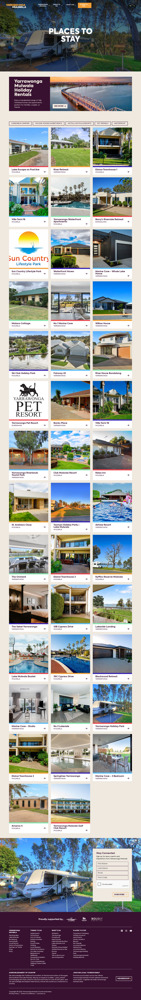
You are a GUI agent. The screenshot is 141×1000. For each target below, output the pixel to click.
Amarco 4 (17, 826)
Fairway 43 (60, 373)
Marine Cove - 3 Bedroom (109, 776)
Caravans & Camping (20, 123)
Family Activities (36, 939)
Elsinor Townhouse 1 (106, 170)
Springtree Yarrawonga (67, 776)
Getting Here (14, 935)
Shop (11, 949)
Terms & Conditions (28, 993)
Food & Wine (34, 943)
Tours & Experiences (37, 961)
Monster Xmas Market (60, 947)
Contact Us (41, 993)
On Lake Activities (36, 951)
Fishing (32, 941)
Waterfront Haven (64, 271)
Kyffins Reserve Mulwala (109, 577)
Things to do (56, 5)
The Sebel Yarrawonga (24, 627)
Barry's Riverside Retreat (109, 219)
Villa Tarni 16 (18, 219)
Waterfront (119, 123)
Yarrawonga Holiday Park (109, 726)
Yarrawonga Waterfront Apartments (67, 220)
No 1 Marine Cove (63, 323)
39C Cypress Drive (64, 677)
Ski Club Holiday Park (23, 373)
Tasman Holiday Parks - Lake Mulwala (67, 526)
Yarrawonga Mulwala (43, 5)
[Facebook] (122, 931)
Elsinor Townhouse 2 (23, 776)
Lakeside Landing (105, 627)
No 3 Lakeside (61, 726)
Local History (13, 943)
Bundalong (13, 939)
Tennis (54, 953)
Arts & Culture (35, 937)
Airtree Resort (103, 525)
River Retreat (61, 170)
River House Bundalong (108, 373)
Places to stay (84, 5)
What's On (70, 4)
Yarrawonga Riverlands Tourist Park (25, 474)
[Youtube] (131, 931)
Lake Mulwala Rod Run (60, 941)
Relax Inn (100, 473)
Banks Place (60, 423)
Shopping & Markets (37, 957)
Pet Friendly (103, 123)
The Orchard (19, 577)
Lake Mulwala (14, 937)
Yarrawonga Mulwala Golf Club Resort (68, 827)
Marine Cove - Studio (23, 726)
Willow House (102, 323)
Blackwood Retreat (106, 677)
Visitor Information (16, 945)
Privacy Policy (14, 993)
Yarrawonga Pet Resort (25, 423)
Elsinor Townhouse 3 (65, 577)
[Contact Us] (130, 5)
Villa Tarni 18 (102, 423)
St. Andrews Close (22, 525)
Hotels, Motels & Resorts (79, 123)
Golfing (33, 945)
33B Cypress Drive (63, 627)
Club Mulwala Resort (65, 473)
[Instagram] (126, 931)
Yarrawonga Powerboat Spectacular (56, 937)
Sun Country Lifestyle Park (26, 271)
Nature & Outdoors (37, 949)
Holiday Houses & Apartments (48, 123)
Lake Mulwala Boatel (23, 677)
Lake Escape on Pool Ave (25, 170)
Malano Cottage (21, 323)
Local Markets (35, 947)
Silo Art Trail (34, 959)
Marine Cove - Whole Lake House (110, 272)
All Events (55, 933)
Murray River (13, 941)
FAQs (11, 951)
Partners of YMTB (15, 947)
